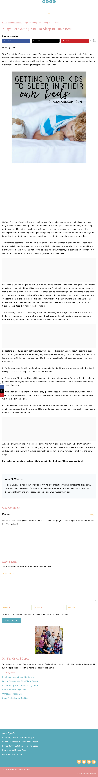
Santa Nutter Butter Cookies (15, 698)
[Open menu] (49, 14)
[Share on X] (2, 391)
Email (38, 608)
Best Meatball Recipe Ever (14, 690)
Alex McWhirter (14, 479)
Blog (28, 769)
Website (71, 608)
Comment (8, 573)
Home (5, 769)
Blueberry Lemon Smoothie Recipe (18, 677)
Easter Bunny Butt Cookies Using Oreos (20, 685)
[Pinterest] (50, 1)
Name (6, 608)
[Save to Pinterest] (2, 395)
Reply (92, 515)
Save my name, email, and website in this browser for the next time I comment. (37, 614)
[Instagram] (54, 1)
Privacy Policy (12, 769)
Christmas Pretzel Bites (12, 694)
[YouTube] (43, 1)
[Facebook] (47, 1)
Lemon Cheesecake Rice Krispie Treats (20, 681)
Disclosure (22, 769)
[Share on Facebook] (2, 387)
